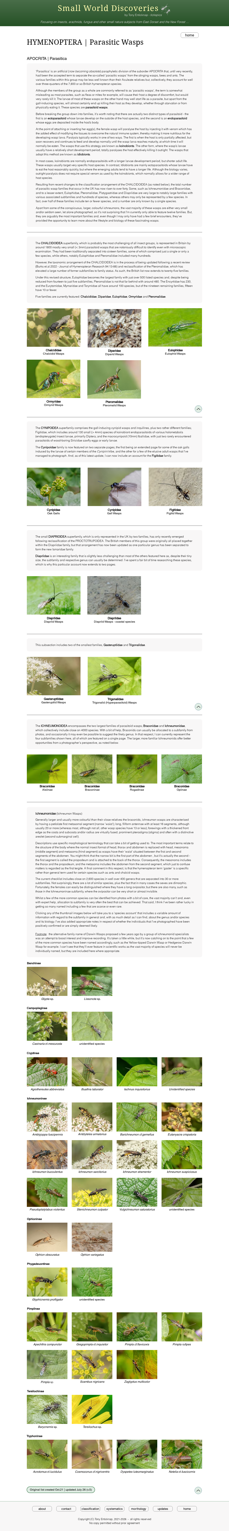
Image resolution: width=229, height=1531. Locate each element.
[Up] (198, 409)
